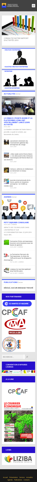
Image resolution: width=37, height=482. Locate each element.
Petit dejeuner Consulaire (16, 222)
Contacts (27, 480)
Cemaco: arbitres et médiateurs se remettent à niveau (21, 170)
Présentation (13, 477)
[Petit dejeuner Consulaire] (18, 209)
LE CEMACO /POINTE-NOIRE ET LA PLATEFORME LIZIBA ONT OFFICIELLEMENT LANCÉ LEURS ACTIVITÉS (18, 121)
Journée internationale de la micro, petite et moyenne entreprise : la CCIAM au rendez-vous (17, 183)
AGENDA (14, 224)
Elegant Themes (17, 472)
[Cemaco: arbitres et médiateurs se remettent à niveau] (6, 170)
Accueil (5, 477)
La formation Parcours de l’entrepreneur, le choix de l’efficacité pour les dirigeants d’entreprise (17, 257)
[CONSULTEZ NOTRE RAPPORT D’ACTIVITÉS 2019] (6, 270)
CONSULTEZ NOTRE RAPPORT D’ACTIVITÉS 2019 (16, 39)
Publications (18, 480)
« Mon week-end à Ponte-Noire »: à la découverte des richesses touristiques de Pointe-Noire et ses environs (18, 157)
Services (22, 477)
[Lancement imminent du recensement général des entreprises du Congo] (6, 142)
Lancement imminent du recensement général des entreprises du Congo (19, 143)
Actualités (29, 477)
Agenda (10, 480)
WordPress (18, 474)
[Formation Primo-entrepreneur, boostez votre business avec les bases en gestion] (6, 242)
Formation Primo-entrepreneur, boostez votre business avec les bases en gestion (21, 243)
